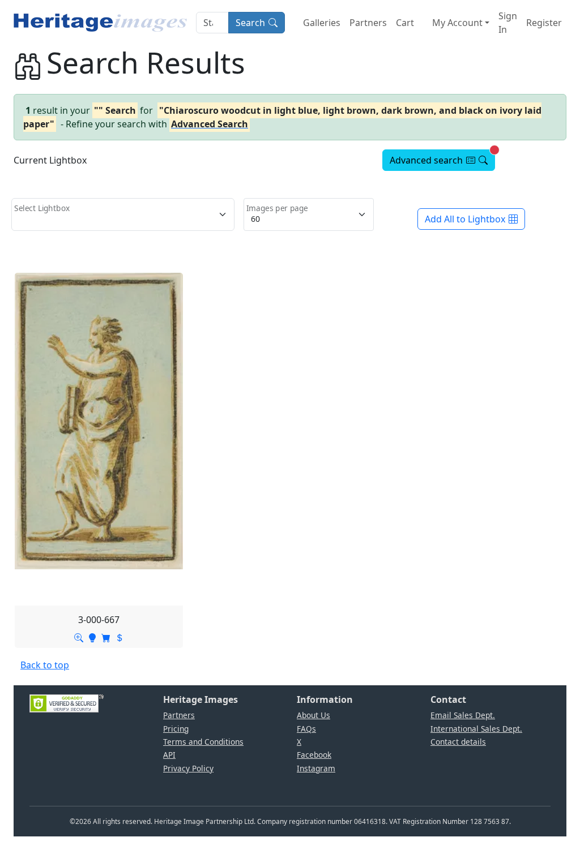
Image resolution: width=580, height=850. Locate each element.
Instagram (316, 768)
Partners (368, 22)
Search (250, 22)
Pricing (176, 728)
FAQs (306, 728)
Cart (405, 22)
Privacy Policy (188, 768)
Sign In (507, 23)
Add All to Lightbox (465, 219)
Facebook (314, 754)
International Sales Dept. (476, 728)
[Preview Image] (78, 636)
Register (544, 22)
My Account (457, 22)
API (169, 754)
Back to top (44, 665)
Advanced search (442, 158)
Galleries (321, 22)
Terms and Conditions (203, 741)
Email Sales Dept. (462, 715)
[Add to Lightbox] (92, 636)
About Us (313, 715)
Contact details (458, 741)
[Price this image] (119, 636)
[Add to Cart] (105, 636)
